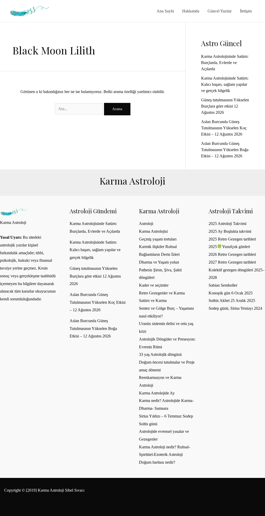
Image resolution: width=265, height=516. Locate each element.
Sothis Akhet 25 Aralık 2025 (232, 300)
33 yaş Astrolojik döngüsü (160, 354)
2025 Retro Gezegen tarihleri (232, 239)
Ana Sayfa (165, 11)
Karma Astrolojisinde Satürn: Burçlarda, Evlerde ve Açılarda (224, 62)
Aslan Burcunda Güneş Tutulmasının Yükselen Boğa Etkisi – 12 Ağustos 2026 (224, 149)
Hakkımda (190, 11)
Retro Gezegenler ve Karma (162, 293)
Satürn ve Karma (153, 300)
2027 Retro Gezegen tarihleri (232, 262)
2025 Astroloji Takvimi (227, 223)
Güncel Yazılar (220, 11)
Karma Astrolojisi (153, 231)
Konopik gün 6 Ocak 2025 (231, 293)
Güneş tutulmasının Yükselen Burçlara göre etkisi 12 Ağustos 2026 (225, 106)
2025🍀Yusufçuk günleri (229, 246)
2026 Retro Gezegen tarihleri (232, 254)
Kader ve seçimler (153, 285)
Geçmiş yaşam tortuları (157, 239)
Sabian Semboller (223, 285)
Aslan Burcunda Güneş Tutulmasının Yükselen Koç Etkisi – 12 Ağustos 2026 (224, 127)
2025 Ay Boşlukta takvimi (230, 231)
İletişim (246, 11)
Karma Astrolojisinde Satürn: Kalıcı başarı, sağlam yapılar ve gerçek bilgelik (224, 84)
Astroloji (146, 223)
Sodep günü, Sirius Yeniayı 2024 (235, 308)
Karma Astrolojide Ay (157, 393)
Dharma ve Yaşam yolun (159, 262)
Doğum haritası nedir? (157, 462)
